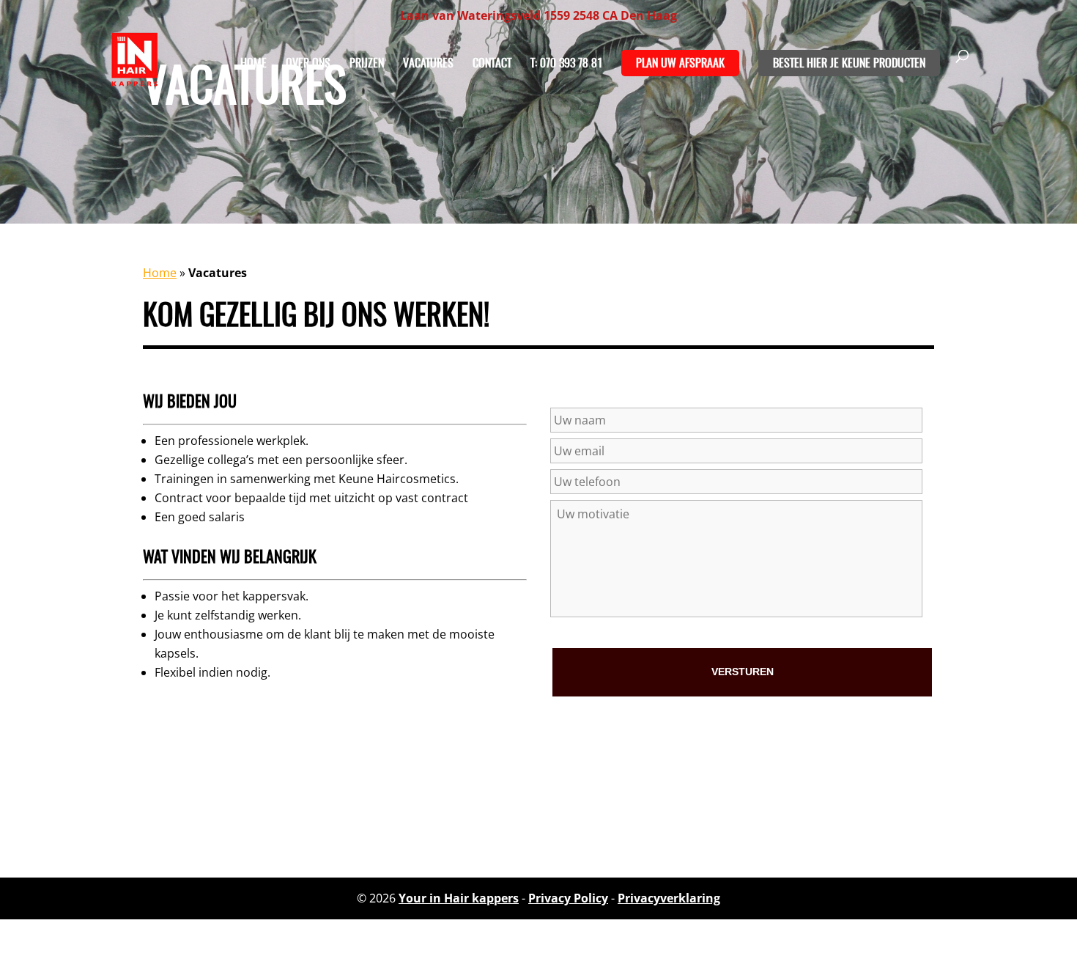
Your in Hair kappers (459, 898)
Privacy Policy (568, 898)
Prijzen (366, 64)
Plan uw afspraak (680, 64)
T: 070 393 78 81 (566, 64)
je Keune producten (877, 64)
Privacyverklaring (669, 898)
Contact (492, 64)
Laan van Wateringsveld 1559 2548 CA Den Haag (538, 15)
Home (253, 64)
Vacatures (428, 64)
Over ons (308, 64)
